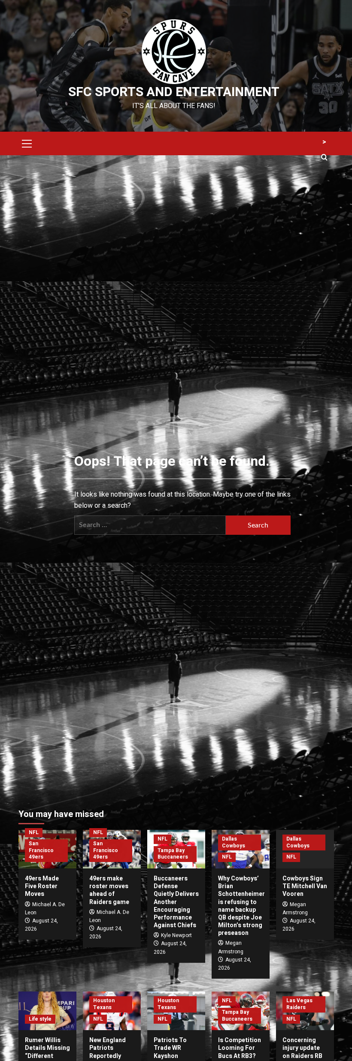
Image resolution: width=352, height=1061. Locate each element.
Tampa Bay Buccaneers (173, 854)
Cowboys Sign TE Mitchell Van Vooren (304, 886)
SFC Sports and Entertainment (173, 92)
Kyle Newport (176, 935)
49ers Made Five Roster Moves (42, 886)
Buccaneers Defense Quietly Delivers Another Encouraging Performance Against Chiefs (176, 902)
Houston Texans (104, 1004)
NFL (34, 832)
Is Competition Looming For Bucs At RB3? (239, 1048)
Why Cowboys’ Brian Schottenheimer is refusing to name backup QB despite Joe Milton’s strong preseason (241, 905)
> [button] (324, 142)
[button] (27, 142)
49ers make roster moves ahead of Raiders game (109, 890)
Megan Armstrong (230, 947)
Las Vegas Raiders (299, 1004)
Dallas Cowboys (233, 842)
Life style (40, 1019)
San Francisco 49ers (41, 850)
